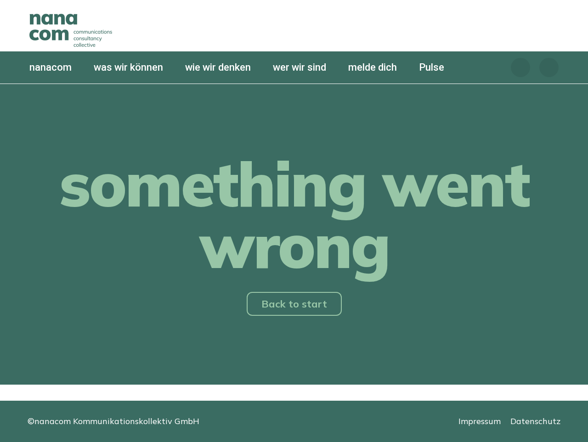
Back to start (294, 303)
